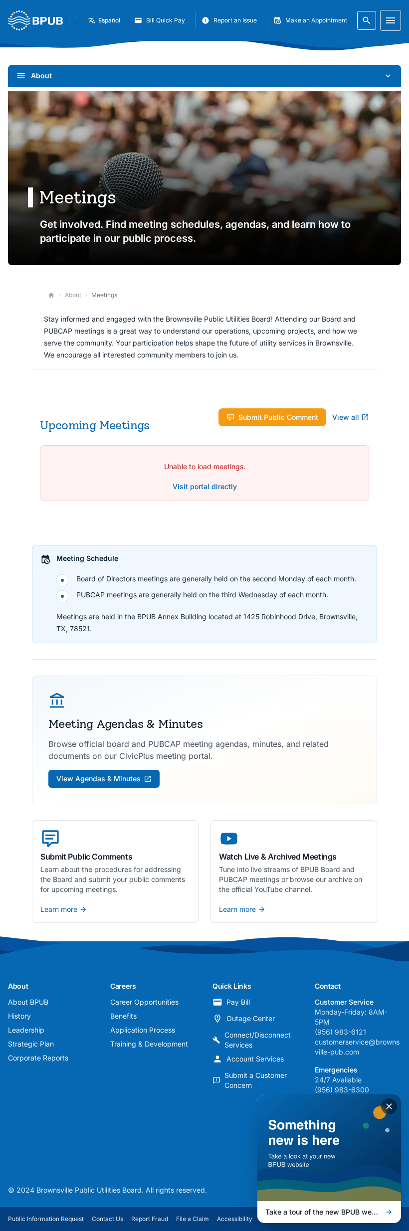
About (73, 295)
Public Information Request (46, 1219)
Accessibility (234, 1219)
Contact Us (107, 1219)
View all (345, 417)
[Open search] (366, 20)
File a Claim (192, 1219)
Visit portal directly (205, 486)
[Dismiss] (389, 1106)
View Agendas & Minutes (98, 778)
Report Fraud (149, 1219)
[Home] (51, 295)
